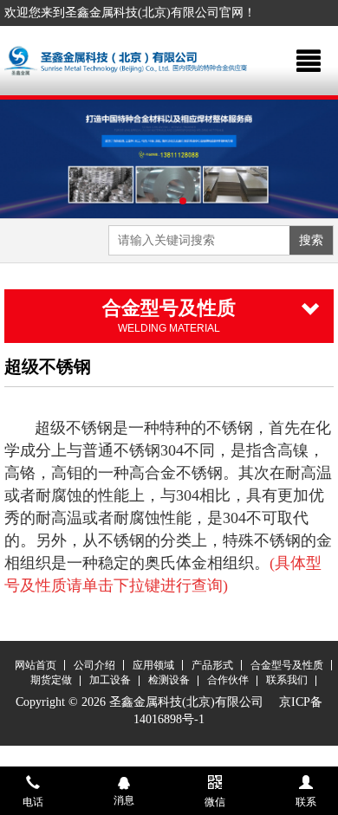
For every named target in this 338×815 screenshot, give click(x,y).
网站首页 (35, 665)
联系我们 (287, 680)
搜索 (311, 240)
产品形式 (212, 665)
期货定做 (51, 680)
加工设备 (110, 680)
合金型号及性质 (286, 665)
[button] (155, 200)
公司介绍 (94, 665)
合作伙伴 (228, 680)
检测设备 (169, 680)
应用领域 (153, 665)
